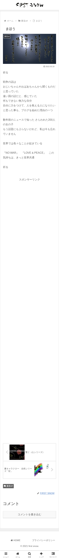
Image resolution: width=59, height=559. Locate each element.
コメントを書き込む (29, 514)
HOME (16, 540)
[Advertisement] (29, 309)
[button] (53, 451)
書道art (10, 486)
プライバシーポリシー (43, 540)
